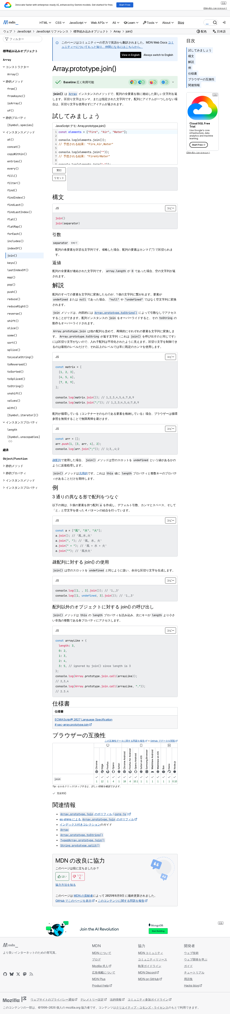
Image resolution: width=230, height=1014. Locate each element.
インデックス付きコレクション (80, 824)
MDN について (101, 953)
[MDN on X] (18, 974)
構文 (191, 56)
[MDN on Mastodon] (25, 974)
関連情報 (194, 85)
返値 (56, 262)
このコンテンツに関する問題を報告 (121, 900)
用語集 (188, 979)
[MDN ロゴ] (10, 945)
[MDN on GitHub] (5, 974)
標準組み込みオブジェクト (20, 51)
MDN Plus (98, 979)
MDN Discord (147, 972)
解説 (191, 62)
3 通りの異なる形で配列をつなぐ (85, 496)
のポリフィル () (94, 814)
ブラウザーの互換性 (201, 79)
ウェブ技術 (191, 953)
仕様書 (192, 73)
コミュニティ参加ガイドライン (148, 999)
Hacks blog (191, 985)
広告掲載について (103, 972)
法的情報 (115, 999)
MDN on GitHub (148, 979)
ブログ (96, 959)
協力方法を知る (65, 885)
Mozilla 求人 (100, 966)
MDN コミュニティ (150, 953)
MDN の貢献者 (83, 895)
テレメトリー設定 (92, 999)
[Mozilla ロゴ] (14, 999)
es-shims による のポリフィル (97, 819)
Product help (100, 985)
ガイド (188, 966)
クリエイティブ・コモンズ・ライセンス (142, 1007)
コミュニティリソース (152, 959)
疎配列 (56, 460)
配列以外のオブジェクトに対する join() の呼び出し (103, 606)
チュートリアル (194, 972)
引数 (56, 234)
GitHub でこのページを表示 (73, 900)
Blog (181, 22)
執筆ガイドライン (149, 966)
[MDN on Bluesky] (11, 974)
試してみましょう (199, 50)
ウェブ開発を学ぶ (195, 959)
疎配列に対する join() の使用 (80, 562)
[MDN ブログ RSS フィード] (31, 974)
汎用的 (83, 473)
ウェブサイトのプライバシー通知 (52, 999)
